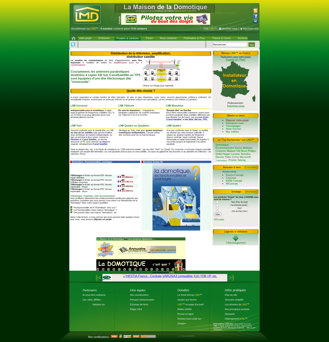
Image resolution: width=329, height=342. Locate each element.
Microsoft (245, 156)
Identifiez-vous (229, 28)
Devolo (220, 156)
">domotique (221, 160)
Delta (219, 153)
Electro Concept (235, 175)
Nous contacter (168, 38)
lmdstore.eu (99, 304)
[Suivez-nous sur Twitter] (73, 44)
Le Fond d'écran (186, 295)
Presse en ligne (185, 314)
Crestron (221, 150)
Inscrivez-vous (251, 28)
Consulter (250, 167)
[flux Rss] (255, 11)
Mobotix (247, 147)
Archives (243, 38)
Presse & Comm (221, 38)
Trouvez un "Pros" (236, 59)
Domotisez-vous (235, 123)
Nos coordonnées (139, 295)
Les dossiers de (236, 304)
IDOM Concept (234, 180)
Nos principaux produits (237, 309)
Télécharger (76, 175)
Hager (226, 153)
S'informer (103, 38)
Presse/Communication (142, 299)
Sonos (238, 147)
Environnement (225, 147)
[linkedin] (256, 21)
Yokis (228, 156)
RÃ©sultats (219, 219)
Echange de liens (139, 304)
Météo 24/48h (184, 309)
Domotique (222, 144)
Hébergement (232, 318)
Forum (149, 38)
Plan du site (231, 295)
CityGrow (231, 178)
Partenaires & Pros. (194, 38)
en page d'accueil (194, 304)
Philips (252, 150)
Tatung (241, 159)
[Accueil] (74, 38)
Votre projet (85, 38)
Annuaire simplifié (234, 299)
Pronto (233, 159)
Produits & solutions (128, 38)
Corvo (235, 156)
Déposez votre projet (237, 120)
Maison (231, 150)
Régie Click (136, 309)
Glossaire (230, 314)
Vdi (238, 150)
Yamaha (245, 153)
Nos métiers (232, 131)
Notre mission (233, 128)
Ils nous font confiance (94, 295)
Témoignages (233, 126)
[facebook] (256, 16)
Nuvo (244, 150)
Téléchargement (236, 242)
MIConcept (232, 183)
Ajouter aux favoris (187, 299)
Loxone (235, 153)
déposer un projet (103, 219)
